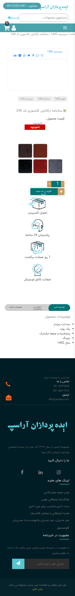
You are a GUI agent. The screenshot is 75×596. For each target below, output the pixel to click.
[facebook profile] (22, 473)
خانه (72, 34)
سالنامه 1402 (44, 98)
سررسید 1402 (26, 98)
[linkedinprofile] (40, 473)
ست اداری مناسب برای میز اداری (49, 506)
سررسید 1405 (59, 34)
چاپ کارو (37, 589)
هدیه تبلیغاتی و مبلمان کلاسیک (49, 513)
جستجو (14, 18)
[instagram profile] (58, 473)
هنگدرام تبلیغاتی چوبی (55, 499)
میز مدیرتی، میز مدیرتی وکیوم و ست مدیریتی (40, 520)
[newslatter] (18, 565)
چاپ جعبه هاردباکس (56, 492)
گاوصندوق (63, 528)
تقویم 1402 (60, 98)
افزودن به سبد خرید (44, 192)
